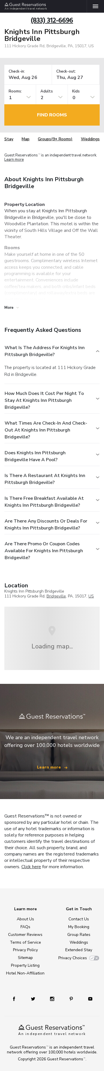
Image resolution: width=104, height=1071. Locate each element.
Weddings (90, 139)
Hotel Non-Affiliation (25, 973)
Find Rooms (52, 115)
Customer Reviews (25, 934)
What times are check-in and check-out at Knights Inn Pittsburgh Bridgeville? (46, 430)
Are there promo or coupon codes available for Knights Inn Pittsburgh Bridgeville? (44, 551)
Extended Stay (78, 950)
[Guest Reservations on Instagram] (52, 998)
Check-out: (66, 71)
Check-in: (17, 71)
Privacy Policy (25, 950)
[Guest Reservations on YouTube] (90, 998)
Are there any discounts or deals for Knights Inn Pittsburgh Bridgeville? (46, 524)
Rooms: (15, 91)
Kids (76, 91)
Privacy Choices (72, 958)
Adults (46, 91)
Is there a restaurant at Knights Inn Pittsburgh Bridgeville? (45, 479)
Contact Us (78, 919)
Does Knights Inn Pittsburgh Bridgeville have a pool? (35, 456)
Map (25, 139)
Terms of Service (25, 942)
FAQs (25, 927)
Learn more (14, 159)
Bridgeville (56, 596)
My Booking (78, 927)
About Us (25, 919)
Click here (31, 867)
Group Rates (78, 934)
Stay (8, 139)
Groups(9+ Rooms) (55, 139)
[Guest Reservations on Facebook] (14, 998)
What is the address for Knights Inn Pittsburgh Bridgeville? (45, 351)
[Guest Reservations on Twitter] (33, 998)
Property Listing (25, 965)
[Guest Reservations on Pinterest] (71, 998)
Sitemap (25, 957)
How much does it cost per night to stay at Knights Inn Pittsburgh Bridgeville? (44, 400)
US (91, 596)
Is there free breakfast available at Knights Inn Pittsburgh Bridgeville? (44, 501)
